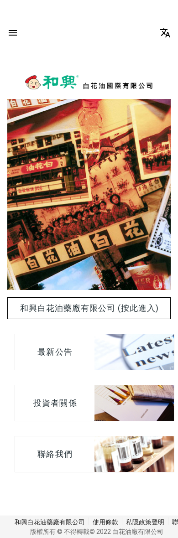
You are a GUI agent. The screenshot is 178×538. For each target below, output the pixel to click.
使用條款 (105, 522)
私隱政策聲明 (145, 522)
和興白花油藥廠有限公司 (50, 522)
